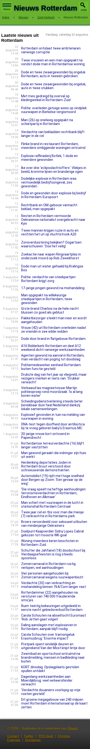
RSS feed (46, 736)
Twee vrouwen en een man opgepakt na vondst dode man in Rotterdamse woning (53, 62)
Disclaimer (33, 740)
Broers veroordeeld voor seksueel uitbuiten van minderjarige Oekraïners (54, 523)
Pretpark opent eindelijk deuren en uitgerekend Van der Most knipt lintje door (53, 646)
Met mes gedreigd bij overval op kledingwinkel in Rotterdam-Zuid (46, 98)
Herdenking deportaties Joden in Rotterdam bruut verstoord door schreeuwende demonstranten (46, 466)
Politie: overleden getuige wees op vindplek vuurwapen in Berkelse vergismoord (54, 110)
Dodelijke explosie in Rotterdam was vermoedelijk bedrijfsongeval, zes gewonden (49, 182)
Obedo (72, 728)
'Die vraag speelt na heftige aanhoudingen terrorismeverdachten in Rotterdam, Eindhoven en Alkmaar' (53, 493)
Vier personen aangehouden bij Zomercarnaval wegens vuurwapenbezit (52, 575)
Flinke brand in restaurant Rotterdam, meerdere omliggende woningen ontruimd (53, 146)
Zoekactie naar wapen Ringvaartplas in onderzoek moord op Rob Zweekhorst (51, 256)
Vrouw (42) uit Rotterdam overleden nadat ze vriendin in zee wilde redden (53, 329)
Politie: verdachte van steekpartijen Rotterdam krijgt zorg (48, 279)
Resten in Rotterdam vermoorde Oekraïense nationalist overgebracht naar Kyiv (53, 219)
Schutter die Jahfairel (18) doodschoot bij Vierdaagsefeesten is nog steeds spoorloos (53, 554)
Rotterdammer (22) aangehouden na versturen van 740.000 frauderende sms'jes (49, 596)
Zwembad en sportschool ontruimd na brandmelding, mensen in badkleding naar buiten (53, 657)
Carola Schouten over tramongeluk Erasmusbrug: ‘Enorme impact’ (48, 636)
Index (5, 17)
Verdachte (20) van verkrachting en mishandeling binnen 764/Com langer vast (53, 585)
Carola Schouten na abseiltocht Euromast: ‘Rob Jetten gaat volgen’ (54, 617)
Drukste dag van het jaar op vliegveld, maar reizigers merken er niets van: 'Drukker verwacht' (54, 378)
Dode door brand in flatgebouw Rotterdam (53, 339)
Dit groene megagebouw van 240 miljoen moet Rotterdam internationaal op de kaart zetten (54, 703)
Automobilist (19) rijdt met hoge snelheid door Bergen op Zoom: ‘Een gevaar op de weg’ (52, 479)
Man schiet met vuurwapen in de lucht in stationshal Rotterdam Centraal (52, 504)
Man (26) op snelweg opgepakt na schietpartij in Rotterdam (47, 122)
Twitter (29, 736)
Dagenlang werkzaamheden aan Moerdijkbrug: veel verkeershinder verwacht (46, 680)
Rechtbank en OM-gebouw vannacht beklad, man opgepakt (49, 207)
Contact (13, 736)
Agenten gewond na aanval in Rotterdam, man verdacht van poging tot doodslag (52, 357)
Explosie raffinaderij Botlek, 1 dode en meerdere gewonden (49, 158)
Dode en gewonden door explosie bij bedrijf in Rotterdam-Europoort (53, 195)
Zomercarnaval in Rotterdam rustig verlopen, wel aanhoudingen (48, 566)
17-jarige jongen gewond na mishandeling (52, 288)
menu (7, 9)
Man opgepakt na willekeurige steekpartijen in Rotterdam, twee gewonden (46, 299)
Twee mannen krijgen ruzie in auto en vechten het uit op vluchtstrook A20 (49, 232)
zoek (84, 10)
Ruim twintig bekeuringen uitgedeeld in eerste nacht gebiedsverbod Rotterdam (52, 608)
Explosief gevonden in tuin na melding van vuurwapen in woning (53, 416)
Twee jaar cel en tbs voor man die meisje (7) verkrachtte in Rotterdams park (52, 514)
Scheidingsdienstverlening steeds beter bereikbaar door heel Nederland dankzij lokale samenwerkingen (52, 405)
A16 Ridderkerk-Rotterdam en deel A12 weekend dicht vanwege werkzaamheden (53, 348)
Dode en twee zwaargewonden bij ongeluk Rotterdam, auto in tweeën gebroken (53, 74)
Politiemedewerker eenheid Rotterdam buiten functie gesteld (51, 367)
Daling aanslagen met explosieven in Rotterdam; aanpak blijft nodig (49, 627)
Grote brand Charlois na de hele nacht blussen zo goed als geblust (50, 310)
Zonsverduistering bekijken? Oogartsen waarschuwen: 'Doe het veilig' (51, 244)
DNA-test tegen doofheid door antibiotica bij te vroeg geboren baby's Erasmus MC (53, 426)
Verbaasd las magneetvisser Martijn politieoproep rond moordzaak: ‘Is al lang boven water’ (52, 391)
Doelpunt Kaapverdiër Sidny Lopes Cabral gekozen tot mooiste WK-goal (52, 533)
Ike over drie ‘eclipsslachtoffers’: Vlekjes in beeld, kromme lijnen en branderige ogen (53, 170)
